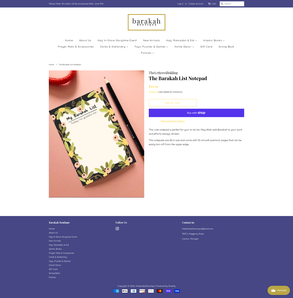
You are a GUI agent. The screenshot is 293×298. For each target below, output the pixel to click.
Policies (146, 52)
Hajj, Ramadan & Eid (180, 40)
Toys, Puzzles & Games (150, 46)
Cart (214, 3)
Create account (195, 3)
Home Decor (183, 46)
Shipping (153, 91)
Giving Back (226, 46)
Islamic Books (213, 40)
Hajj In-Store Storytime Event (117, 40)
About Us (85, 40)
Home (69, 40)
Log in (180, 3)
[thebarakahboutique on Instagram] (117, 229)
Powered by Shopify (166, 286)
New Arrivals (151, 40)
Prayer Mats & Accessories (76, 46)
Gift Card (206, 46)
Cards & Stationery (113, 46)
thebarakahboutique (145, 286)
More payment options (173, 121)
